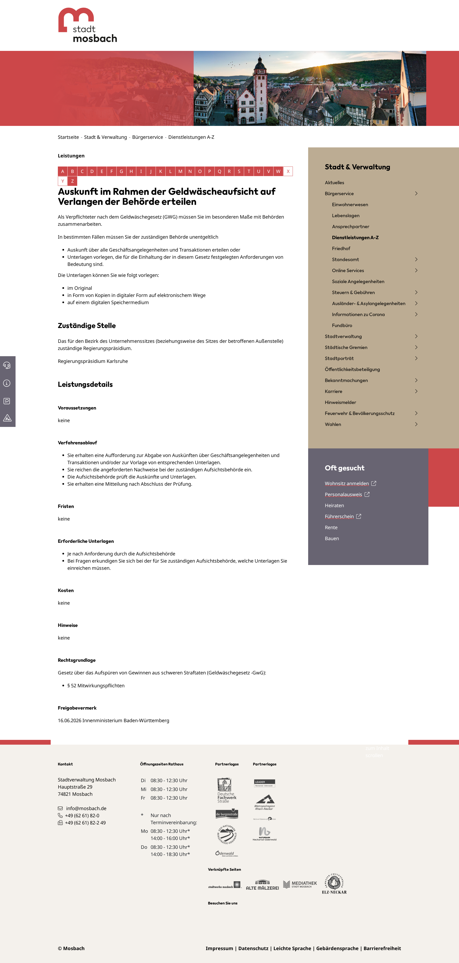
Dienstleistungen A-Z (355, 237)
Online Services (348, 270)
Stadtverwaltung (343, 336)
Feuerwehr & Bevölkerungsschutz (360, 413)
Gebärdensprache (337, 948)
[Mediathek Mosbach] (300, 886)
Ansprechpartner (350, 226)
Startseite (68, 137)
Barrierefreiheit (382, 948)
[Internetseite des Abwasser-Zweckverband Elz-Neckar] (334, 886)
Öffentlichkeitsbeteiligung (352, 369)
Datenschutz (253, 948)
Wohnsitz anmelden (347, 483)
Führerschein (339, 516)
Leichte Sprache (292, 948)
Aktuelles (334, 182)
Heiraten (334, 505)
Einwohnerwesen (350, 204)
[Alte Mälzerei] (262, 886)
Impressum (219, 948)
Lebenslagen (346, 215)
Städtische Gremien (346, 347)
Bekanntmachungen (346, 380)
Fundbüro (342, 325)
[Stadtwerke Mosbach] (225, 886)
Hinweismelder (340, 402)
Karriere (333, 391)
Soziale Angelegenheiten (358, 281)
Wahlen (333, 424)
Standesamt (345, 259)
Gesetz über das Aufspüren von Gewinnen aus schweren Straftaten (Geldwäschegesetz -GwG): (162, 672)
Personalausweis (343, 494)
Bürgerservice (147, 137)
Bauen (332, 538)
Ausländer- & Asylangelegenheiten (368, 303)
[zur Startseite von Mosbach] (85, 21)
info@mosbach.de (86, 808)
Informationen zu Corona (358, 314)
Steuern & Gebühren (353, 292)
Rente (331, 527)
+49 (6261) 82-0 (82, 815)
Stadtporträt (339, 358)
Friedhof (341, 248)
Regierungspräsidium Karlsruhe (93, 361)
